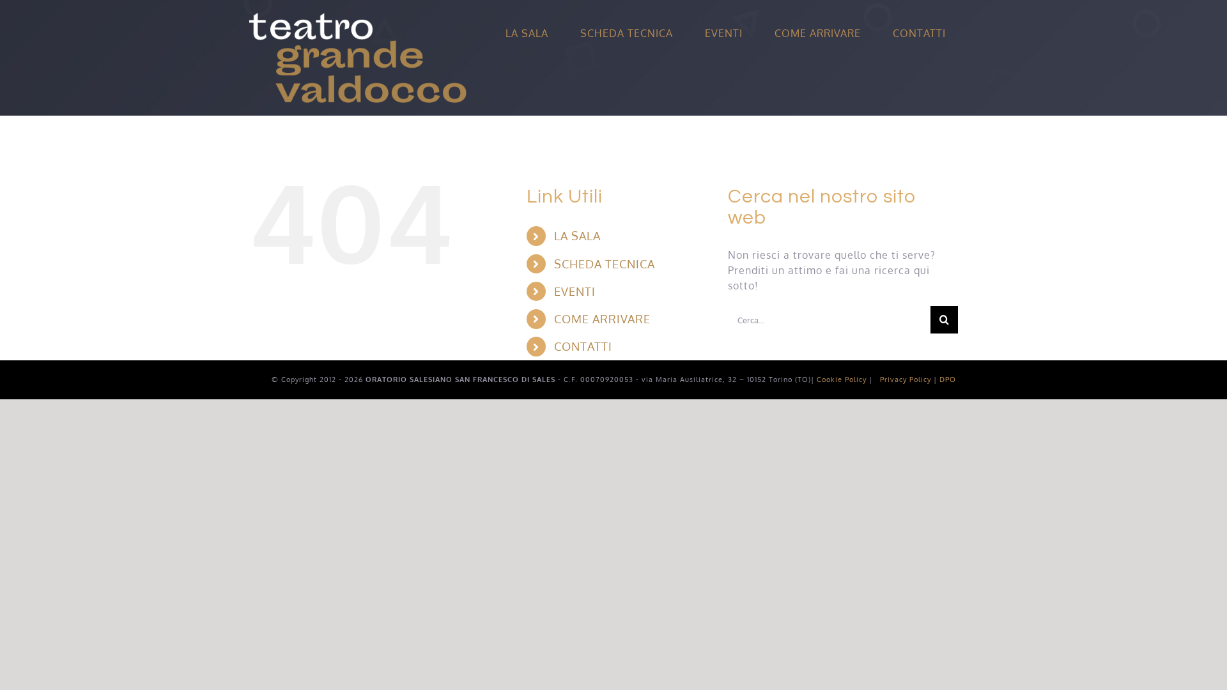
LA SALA (577, 236)
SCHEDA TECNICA (604, 264)
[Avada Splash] (358, 18)
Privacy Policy (905, 379)
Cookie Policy (842, 379)
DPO (947, 379)
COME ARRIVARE (602, 319)
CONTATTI (583, 346)
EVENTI (575, 291)
